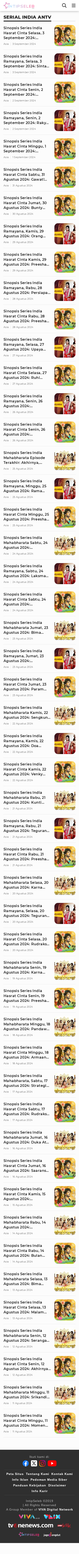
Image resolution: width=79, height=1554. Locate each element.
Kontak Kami (62, 1474)
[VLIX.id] (52, 1516)
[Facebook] (26, 1463)
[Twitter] (34, 1463)
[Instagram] (42, 1463)
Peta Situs (15, 1474)
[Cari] (64, 5)
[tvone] (30, 1525)
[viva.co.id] (29, 1516)
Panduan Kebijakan (29, 1485)
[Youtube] (52, 1463)
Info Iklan (20, 1479)
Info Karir (40, 1491)
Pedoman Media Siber (49, 1479)
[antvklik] (64, 1525)
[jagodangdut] (51, 1534)
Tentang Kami (37, 1474)
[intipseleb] (29, 1534)
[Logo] (18, 5)
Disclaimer (57, 1485)
